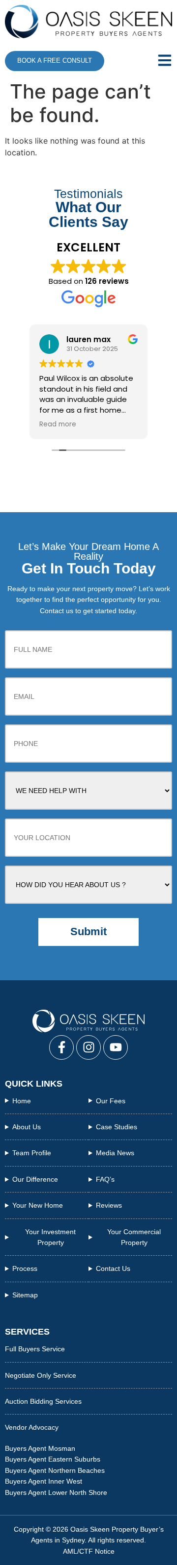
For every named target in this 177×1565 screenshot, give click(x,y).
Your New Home (37, 1205)
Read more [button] (57, 424)
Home (21, 1101)
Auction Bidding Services (43, 1401)
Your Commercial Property (134, 1237)
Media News (115, 1153)
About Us (26, 1127)
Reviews (109, 1205)
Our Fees (110, 1101)
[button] (159, 61)
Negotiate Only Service (40, 1375)
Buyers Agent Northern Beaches (55, 1470)
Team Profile (31, 1153)
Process (24, 1268)
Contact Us (113, 1268)
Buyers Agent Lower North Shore (56, 1492)
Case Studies (116, 1127)
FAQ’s (105, 1179)
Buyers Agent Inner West (43, 1481)
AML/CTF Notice (89, 1551)
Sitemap (25, 1295)
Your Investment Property (50, 1237)
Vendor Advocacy (32, 1427)
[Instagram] (88, 1047)
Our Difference (35, 1179)
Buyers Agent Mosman (40, 1448)
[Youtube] (115, 1047)
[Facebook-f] (61, 1047)
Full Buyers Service (35, 1349)
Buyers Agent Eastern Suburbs (52, 1459)
